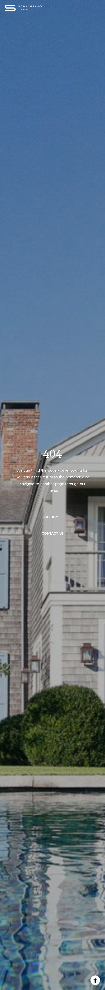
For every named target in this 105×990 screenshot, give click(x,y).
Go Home (52, 517)
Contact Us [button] (52, 533)
